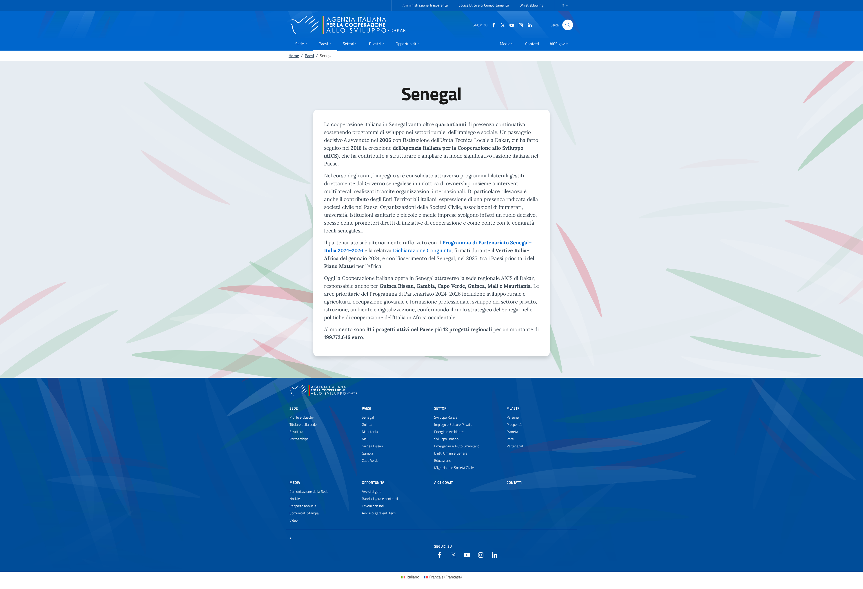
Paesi (309, 56)
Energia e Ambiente (449, 431)
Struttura (296, 431)
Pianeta (512, 431)
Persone (513, 417)
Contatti (514, 482)
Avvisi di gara (371, 491)
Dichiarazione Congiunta (422, 250)
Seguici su (443, 546)
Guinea (367, 424)
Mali (365, 439)
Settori (440, 408)
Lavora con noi (373, 506)
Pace (510, 439)
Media (294, 482)
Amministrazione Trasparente (425, 5)
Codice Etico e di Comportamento (483, 5)
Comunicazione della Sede (308, 491)
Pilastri (513, 408)
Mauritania (370, 431)
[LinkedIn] (527, 24)
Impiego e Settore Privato (453, 424)
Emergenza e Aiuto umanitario (456, 446)
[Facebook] (491, 24)
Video (293, 520)
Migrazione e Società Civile (454, 467)
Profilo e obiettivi (301, 417)
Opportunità (373, 482)
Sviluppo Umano (446, 439)
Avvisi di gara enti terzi (379, 513)
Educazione (442, 460)
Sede (293, 408)
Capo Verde (370, 460)
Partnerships (298, 439)
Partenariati (515, 446)
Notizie (294, 498)
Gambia (367, 453)
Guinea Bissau (372, 446)
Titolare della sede (303, 424)
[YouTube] (509, 24)
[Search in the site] (567, 25)
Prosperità (514, 424)
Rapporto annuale (302, 506)
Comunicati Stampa (304, 513)
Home (294, 56)
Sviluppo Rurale (445, 417)
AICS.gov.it (443, 482)
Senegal (368, 417)
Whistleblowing (531, 5)
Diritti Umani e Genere (450, 453)
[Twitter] (500, 24)
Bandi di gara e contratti (380, 498)
